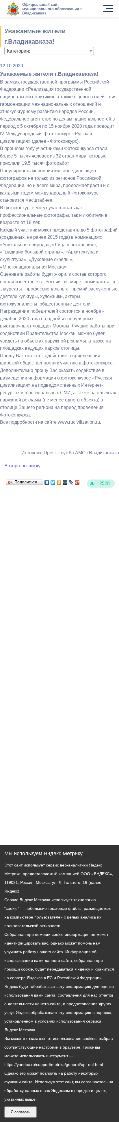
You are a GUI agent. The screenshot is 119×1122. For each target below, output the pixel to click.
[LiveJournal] (71, 481)
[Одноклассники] (59, 481)
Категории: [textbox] (18, 51)
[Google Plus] (77, 481)
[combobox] (49, 51)
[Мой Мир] (65, 481)
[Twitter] (53, 481)
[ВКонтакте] (47, 481)
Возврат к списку (22, 465)
